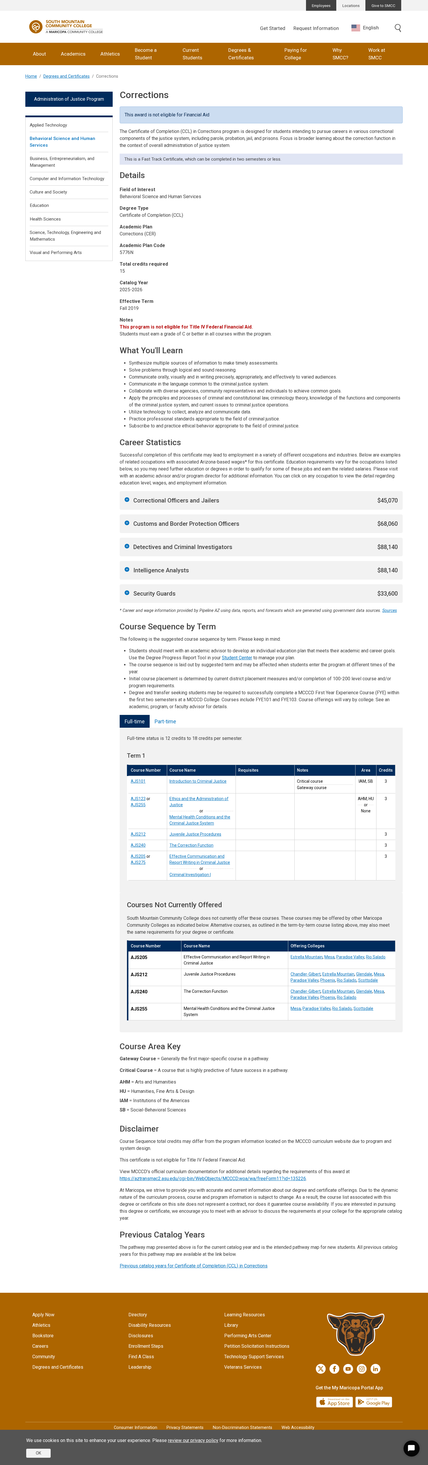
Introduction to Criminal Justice (198, 781)
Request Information (316, 28)
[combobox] (369, 28)
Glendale (364, 974)
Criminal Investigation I (190, 874)
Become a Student (146, 54)
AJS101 (138, 781)
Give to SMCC (383, 5)
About (39, 54)
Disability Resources (149, 1325)
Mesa (329, 957)
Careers (40, 1346)
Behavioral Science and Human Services (62, 142)
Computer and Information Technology (67, 178)
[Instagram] (362, 1369)
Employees (321, 5)
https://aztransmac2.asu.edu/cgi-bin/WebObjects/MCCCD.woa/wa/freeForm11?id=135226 (213, 1178)
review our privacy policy (193, 1440)
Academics (73, 54)
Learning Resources (244, 1314)
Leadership (139, 1367)
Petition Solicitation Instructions (256, 1346)
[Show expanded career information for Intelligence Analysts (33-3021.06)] (127, 569)
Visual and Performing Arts (56, 252)
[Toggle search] (398, 28)
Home (31, 76)
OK (38, 1453)
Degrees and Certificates (66, 76)
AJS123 (138, 798)
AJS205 (138, 856)
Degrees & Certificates (241, 54)
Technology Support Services (254, 1356)
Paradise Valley (350, 957)
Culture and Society (48, 192)
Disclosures (140, 1335)
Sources (389, 610)
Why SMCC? (340, 54)
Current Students (192, 54)
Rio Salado (375, 957)
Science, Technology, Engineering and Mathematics (65, 236)
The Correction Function (191, 845)
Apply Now (43, 1314)
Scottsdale (368, 980)
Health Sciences (45, 219)
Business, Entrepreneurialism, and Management (62, 162)
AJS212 (138, 834)
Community (43, 1356)
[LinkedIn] (375, 1369)
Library (231, 1325)
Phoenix (327, 980)
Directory (137, 1314)
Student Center (237, 657)
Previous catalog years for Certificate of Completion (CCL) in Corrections (194, 1266)
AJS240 (138, 845)
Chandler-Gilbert (306, 974)
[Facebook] (334, 1369)
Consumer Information (135, 1427)
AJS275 (138, 862)
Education (39, 205)
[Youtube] (348, 1369)
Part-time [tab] (165, 721)
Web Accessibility (298, 1427)
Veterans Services (243, 1367)
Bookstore (43, 1335)
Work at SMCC (376, 54)
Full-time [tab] (135, 721)
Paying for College (295, 54)
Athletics (110, 54)
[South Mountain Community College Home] (66, 27)
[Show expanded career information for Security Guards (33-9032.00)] (127, 592)
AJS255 (138, 804)
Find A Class (141, 1356)
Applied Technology (48, 125)
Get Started (272, 28)
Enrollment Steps (145, 1346)
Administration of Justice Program (69, 99)
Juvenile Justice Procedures (195, 834)
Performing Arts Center (247, 1335)
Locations (351, 5)
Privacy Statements (185, 1427)
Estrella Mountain (307, 957)
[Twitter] (321, 1369)
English (371, 28)
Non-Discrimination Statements (242, 1427)
